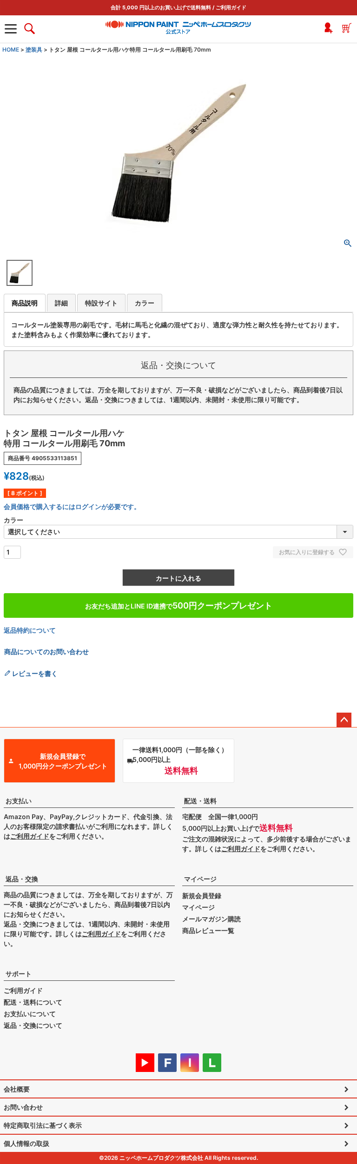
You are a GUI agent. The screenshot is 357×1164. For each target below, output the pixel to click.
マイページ (200, 879)
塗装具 (34, 49)
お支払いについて (30, 1014)
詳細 (61, 303)
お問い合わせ (23, 1107)
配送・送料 (200, 801)
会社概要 (17, 1089)
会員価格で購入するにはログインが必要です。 (72, 506)
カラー (144, 303)
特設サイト (101, 303)
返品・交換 (22, 879)
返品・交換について (33, 1025)
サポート (19, 974)
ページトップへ (344, 720)
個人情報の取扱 (26, 1143)
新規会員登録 (201, 895)
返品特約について (30, 630)
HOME (10, 49)
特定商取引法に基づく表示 (43, 1125)
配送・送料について (33, 1002)
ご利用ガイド (231, 7)
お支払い (19, 801)
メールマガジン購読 (211, 919)
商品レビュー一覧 (208, 930)
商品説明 (25, 303)
